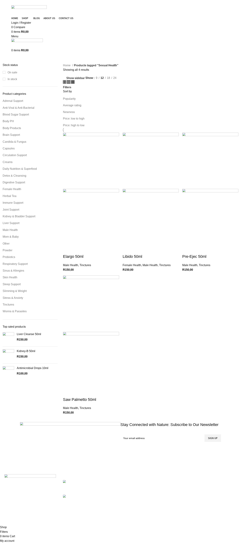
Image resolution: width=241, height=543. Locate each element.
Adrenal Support (13, 100)
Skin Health (10, 277)
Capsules (9, 148)
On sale (12, 72)
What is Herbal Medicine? (92, 496)
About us (189, 501)
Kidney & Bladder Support (19, 216)
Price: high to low (74, 125)
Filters (67, 87)
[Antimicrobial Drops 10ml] (8, 372)
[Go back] (11, 57)
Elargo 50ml (73, 256)
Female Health (12, 189)
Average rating (72, 105)
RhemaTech (50, 522)
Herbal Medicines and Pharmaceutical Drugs (104, 481)
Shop (186, 488)
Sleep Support (12, 284)
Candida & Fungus (14, 141)
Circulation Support (15, 155)
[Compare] (86, 249)
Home (67, 65)
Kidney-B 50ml (26, 351)
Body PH (8, 121)
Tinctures (8, 304)
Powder (7, 250)
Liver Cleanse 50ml (29, 334)
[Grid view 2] (65, 82)
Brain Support (11, 134)
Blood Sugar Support (16, 114)
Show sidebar (75, 78)
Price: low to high (74, 118)
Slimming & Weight (15, 290)
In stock (12, 79)
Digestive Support (14, 182)
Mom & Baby (11, 236)
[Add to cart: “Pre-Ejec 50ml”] (186, 249)
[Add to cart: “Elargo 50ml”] (67, 249)
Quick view (77, 249)
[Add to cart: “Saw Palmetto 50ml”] (67, 392)
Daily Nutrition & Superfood (20, 168)
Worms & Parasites (15, 311)
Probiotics (9, 257)
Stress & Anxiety (13, 297)
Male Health (10, 229)
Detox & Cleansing (14, 175)
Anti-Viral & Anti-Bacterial (18, 107)
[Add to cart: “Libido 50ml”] (127, 249)
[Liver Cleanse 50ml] (8, 338)
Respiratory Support (15, 263)
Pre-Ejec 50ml (194, 256)
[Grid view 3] (69, 82)
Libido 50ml (132, 256)
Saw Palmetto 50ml (79, 399)
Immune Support (13, 202)
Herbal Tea (9, 196)
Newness (69, 112)
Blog (186, 494)
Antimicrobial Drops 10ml (32, 368)
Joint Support (11, 209)
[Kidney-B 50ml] (8, 355)
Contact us (190, 508)
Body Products (12, 128)
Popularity (69, 98)
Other (6, 243)
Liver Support (11, 223)
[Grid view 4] (72, 82)
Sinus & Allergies (13, 270)
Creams (8, 162)
